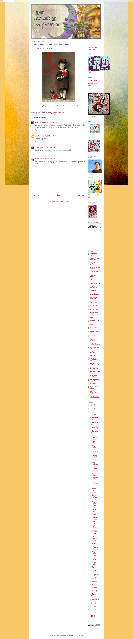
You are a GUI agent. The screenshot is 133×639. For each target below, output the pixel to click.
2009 (92, 616)
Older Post (81, 195)
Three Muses (93, 383)
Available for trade (94, 490)
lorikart (92, 317)
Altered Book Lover (95, 283)
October (94, 428)
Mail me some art (94, 321)
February (94, 594)
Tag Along (92, 352)
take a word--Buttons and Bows (94, 439)
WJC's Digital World (95, 397)
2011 (92, 610)
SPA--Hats (95, 460)
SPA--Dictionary (95, 483)
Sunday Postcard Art (94, 348)
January (94, 599)
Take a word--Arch (94, 569)
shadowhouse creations (93, 340)
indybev (37, 122)
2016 (92, 408)
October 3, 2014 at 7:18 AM (47, 159)
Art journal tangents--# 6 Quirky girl (95, 466)
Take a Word (93, 356)
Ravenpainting (93, 336)
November (95, 423)
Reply (36, 130)
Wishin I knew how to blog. (95, 387)
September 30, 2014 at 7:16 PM (48, 122)
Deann (37, 147)
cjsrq (36, 136)
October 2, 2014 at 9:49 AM (47, 147)
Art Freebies (93, 287)
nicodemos (70, 635)
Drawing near (93, 302)
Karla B (37, 159)
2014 (92, 415)
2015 (92, 412)
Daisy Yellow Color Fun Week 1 (94, 555)
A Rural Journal (94, 280)
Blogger (83, 635)
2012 (92, 606)
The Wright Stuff (94, 380)
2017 (92, 405)
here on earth (94, 309)
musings (92, 324)
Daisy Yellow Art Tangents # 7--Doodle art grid (95, 451)
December (95, 418)
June (93, 581)
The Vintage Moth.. (95, 372)
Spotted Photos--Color (95, 532)
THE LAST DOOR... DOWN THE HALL (95, 364)
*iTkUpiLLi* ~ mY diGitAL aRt (94, 259)
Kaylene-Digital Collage (94, 313)
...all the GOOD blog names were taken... (95, 268)
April (93, 588)
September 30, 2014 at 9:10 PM (47, 136)
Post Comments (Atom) (62, 202)
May (93, 584)
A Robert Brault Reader (94, 276)
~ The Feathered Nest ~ (94, 359)
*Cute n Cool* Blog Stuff (95, 254)
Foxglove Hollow (94, 306)
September (95, 431)
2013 (92, 603)
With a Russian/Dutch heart (94, 393)
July (93, 578)
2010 (92, 613)
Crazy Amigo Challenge (93, 298)
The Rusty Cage (94, 368)
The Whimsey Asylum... (93, 376)
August (94, 575)
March (94, 591)
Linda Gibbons (93, 81)
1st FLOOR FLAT (94, 272)
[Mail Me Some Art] (95, 133)
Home (58, 195)
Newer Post (36, 195)
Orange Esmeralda (95, 328)
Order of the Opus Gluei (95, 332)
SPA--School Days (94, 538)
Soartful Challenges (95, 344)
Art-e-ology (93, 291)
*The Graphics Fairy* (94, 263)
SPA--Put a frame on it (94, 497)
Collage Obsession (94, 294)
